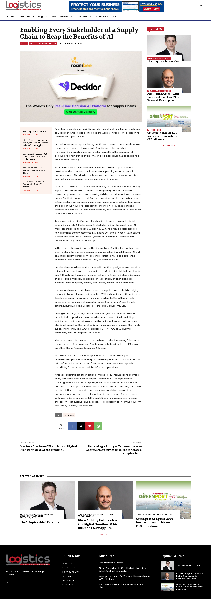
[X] (81, 426)
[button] (201, 6)
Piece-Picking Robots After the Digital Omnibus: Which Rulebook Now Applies (35, 142)
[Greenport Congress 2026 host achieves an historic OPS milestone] (169, 119)
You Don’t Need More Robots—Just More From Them (34, 170)
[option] (116, 6)
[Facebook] (72, 426)
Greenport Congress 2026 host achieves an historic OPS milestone (35, 156)
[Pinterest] (89, 426)
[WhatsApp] (98, 426)
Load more (168, 145)
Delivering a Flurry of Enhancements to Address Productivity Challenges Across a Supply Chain (114, 450)
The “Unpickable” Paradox (35, 131)
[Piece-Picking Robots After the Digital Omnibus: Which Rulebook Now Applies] (169, 80)
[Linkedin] (7, 582)
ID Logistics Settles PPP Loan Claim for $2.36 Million (34, 184)
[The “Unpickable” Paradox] (169, 48)
